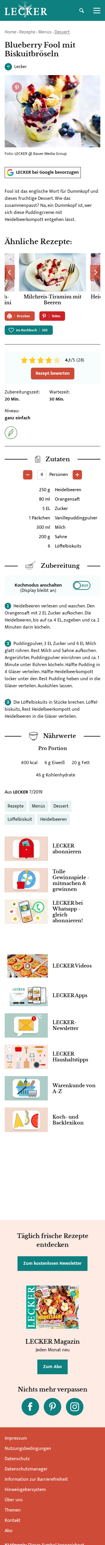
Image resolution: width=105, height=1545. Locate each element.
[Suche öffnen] (81, 10)
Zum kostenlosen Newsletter (52, 1263)
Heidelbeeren (53, 819)
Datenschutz (17, 1459)
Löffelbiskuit (20, 819)
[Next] (95, 272)
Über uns (14, 1500)
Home (10, 32)
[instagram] (74, 1407)
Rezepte (27, 32)
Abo (9, 1531)
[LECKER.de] (26, 10)
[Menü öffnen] (96, 10)
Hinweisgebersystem (25, 1490)
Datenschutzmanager (26, 1469)
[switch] (81, 585)
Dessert (62, 32)
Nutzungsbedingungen (28, 1449)
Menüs (45, 32)
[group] (52, 279)
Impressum (16, 1438)
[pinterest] (52, 1407)
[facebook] (30, 1407)
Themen (13, 1510)
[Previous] (10, 272)
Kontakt (12, 1520)
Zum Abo (52, 1367)
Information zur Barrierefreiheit (36, 1479)
